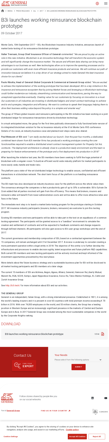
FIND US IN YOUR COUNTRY (54, 411)
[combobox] (78, 360)
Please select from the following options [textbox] (72, 360)
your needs (61, 355)
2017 (41, 11)
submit (78, 367)
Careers (103, 412)
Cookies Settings (11, 437)
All (34, 11)
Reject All (97, 437)
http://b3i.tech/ (13, 285)
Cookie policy (72, 430)
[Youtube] (106, 398)
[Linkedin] (93, 398)
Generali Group (13, 411)
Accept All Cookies (77, 437)
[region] (54, 431)
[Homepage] (2, 11)
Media (10, 11)
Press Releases (23, 11)
